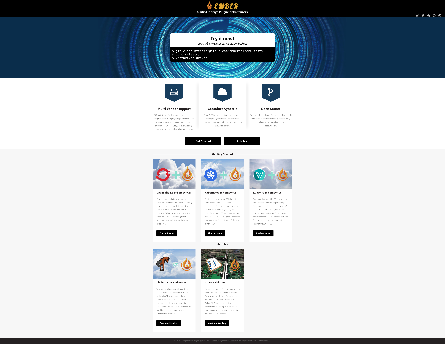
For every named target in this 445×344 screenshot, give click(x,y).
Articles (242, 141)
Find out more (167, 233)
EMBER (225, 6)
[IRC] (422, 15)
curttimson (215, 341)
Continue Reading (169, 323)
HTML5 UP (232, 341)
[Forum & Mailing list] (428, 15)
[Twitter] (417, 15)
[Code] (434, 15)
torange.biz (266, 341)
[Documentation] (439, 15)
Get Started (203, 141)
